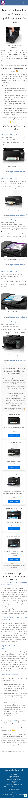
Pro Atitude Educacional (14, 770)
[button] (22, 3)
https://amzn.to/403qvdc (17, 172)
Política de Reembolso (14, 777)
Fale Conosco (7, 786)
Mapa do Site (14, 781)
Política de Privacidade (14, 776)
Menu (25, 2)
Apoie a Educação (14, 782)
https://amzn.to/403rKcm (17, 360)
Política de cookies (14, 789)
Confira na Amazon (14, 435)
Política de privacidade (18, 786)
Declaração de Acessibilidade (14, 779)
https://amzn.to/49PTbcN (17, 265)
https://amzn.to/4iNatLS (17, 215)
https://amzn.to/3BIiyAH (17, 317)
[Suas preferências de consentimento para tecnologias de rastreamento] (25, 795)
